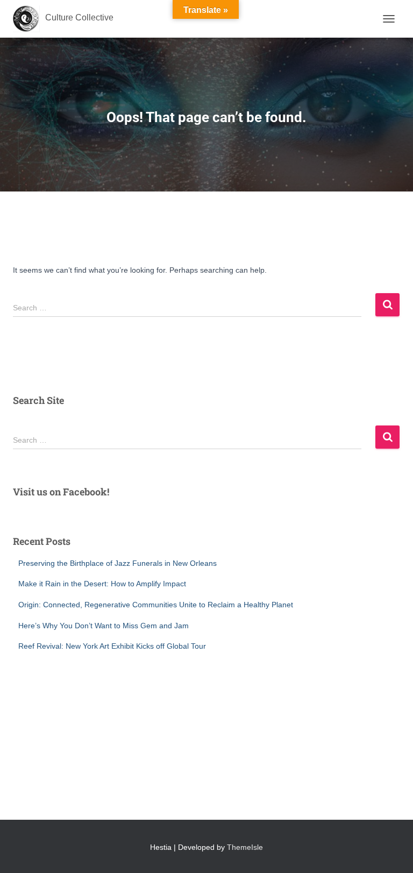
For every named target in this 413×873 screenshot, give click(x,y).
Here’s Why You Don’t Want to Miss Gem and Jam (103, 625)
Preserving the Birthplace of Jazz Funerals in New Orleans (117, 563)
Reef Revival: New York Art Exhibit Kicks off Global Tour (112, 646)
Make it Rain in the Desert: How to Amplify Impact (102, 583)
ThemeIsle (245, 847)
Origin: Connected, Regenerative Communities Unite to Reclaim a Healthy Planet (155, 604)
